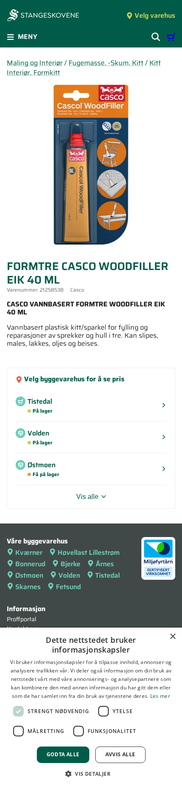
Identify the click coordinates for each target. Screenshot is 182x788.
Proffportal (21, 619)
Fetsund (68, 587)
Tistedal (107, 575)
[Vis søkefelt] (156, 37)
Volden (69, 575)
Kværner (28, 552)
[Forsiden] (43, 16)
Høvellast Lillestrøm (89, 552)
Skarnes (28, 587)
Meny (27, 36)
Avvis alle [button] (120, 754)
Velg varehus (155, 15)
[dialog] (91, 708)
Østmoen (29, 575)
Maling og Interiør (35, 63)
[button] (91, 773)
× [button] (172, 637)
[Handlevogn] (171, 36)
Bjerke (70, 564)
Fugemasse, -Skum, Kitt (106, 63)
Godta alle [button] (63, 754)
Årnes (105, 564)
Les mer (160, 696)
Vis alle (87, 496)
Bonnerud (30, 564)
